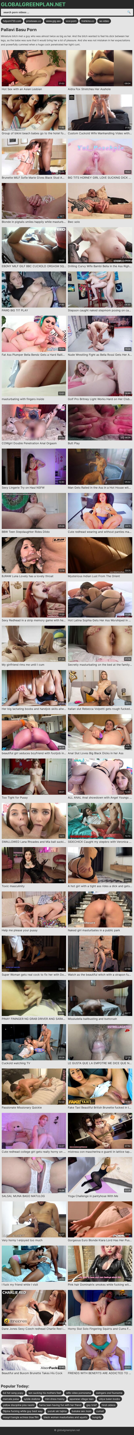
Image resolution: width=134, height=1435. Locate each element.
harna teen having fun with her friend (60, 1405)
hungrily (96, 1417)
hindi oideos (108, 1405)
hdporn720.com (12, 20)
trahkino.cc (87, 20)
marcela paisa (11, 1398)
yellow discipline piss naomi (18, 1405)
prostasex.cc (33, 20)
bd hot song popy (13, 1392)
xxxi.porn (71, 20)
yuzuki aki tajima (57, 1411)
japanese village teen (82, 1398)
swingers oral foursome (109, 1392)
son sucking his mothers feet (44, 1392)
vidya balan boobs (109, 1398)
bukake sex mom (81, 1411)
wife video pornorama (78, 1392)
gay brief (91, 1405)
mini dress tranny (55, 1398)
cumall (100, 1411)
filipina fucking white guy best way (23, 1411)
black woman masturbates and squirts (65, 1417)
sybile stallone (32, 1398)
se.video (104, 20)
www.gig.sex (53, 20)
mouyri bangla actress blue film (21, 1417)
